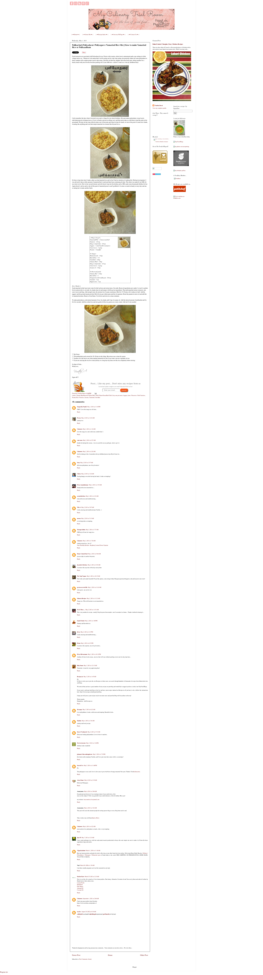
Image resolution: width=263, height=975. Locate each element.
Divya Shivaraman (82, 654)
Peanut (74, 397)
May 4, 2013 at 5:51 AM (94, 732)
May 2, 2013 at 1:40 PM (91, 621)
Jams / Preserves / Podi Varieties (136, 395)
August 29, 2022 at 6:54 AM (88, 911)
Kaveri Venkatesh (82, 732)
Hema (78, 643)
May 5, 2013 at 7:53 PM (99, 754)
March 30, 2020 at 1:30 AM (87, 865)
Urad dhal (97, 397)
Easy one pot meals (117, 395)
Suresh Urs (80, 765)
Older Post (144, 955)
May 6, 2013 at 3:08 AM (90, 791)
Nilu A (79, 507)
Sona (78, 462)
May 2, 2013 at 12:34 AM (88, 418)
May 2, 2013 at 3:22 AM (87, 474)
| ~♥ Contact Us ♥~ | (133, 34)
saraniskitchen (81, 496)
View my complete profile (159, 108)
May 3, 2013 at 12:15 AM (90, 665)
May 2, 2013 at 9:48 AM (94, 554)
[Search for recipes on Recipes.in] (178, 142)
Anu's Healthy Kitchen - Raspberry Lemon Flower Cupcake (92, 545)
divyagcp (79, 709)
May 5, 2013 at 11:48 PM (90, 765)
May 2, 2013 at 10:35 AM (93, 576)
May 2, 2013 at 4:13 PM (87, 632)
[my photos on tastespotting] (181, 146)
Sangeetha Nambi (82, 407)
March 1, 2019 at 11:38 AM (93, 850)
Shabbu (79, 721)
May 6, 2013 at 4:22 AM (89, 826)
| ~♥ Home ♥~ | (76, 34)
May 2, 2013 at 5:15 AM (87, 518)
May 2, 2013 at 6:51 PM (87, 643)
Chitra (79, 474)
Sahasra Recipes (81, 598)
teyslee (79, 911)
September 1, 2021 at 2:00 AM (91, 898)
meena (79, 518)
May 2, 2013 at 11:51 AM (92, 610)
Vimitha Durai (159, 105)
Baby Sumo (80, 665)
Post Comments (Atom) (85, 959)
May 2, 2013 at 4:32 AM (92, 496)
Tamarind (91, 397)
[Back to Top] (2, 972)
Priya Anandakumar (82, 485)
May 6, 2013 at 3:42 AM (90, 808)
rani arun (79, 440)
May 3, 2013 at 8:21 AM (89, 709)
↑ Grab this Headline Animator (161, 141)
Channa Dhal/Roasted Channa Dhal (85, 395)
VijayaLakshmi (81, 850)
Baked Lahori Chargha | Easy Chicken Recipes (168, 44)
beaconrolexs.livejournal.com (91, 799)
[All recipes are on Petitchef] (179, 191)
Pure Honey (80, 886)
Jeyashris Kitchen (82, 565)
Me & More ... (81, 610)
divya (78, 632)
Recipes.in (80, 676)
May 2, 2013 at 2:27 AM (89, 440)
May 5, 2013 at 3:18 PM (92, 743)
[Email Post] (95, 393)
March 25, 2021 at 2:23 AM (92, 876)
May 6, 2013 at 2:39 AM (90, 780)
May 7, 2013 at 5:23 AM (88, 837)
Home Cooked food (82, 554)
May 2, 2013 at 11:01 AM (94, 587)
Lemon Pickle (80, 883)
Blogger (135, 967)
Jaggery (125, 395)
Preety (79, 418)
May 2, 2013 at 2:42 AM (89, 451)
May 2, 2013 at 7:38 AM (89, 541)
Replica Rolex (95, 818)
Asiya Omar (80, 780)
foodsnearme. (136, 771)
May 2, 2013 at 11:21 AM (93, 598)
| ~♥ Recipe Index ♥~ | (102, 34)
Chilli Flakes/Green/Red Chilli (104, 395)
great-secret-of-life (82, 587)
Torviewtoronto (81, 743)
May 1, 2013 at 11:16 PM (93, 407)
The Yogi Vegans (81, 576)
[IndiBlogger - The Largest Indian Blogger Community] (160, 163)
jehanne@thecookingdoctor (84, 754)
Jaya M (79, 837)
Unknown (79, 429)
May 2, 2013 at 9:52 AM (94, 565)
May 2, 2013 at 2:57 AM (86, 462)
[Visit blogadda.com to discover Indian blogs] (157, 174)
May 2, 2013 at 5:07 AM (87, 507)
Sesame (87, 397)
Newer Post (76, 955)
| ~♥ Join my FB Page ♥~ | (118, 34)
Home (110, 955)
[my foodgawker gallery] (181, 165)
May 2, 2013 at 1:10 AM (89, 429)
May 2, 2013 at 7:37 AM (92, 529)
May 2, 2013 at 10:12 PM (94, 654)
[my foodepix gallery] (179, 170)
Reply (78, 412)
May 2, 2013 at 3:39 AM (95, 485)
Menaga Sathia (81, 529)
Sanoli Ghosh (80, 621)
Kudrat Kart (80, 876)
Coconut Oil (80, 890)
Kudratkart (80, 884)
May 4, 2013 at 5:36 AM (88, 721)
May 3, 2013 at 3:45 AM (90, 676)
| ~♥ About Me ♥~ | (87, 34)
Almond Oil (80, 888)
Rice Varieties (80, 397)
